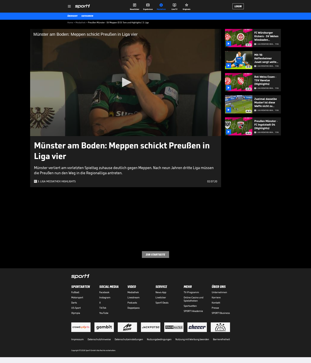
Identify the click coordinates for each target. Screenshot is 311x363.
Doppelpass (133, 307)
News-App (161, 292)
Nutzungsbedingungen (159, 339)
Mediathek (133, 292)
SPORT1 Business (221, 313)
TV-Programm (191, 292)
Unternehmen (219, 292)
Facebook (104, 292)
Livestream (133, 297)
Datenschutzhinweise (99, 339)
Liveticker (161, 297)
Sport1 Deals (162, 302)
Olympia (75, 313)
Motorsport (77, 297)
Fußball (75, 292)
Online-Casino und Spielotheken (193, 299)
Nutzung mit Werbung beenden (192, 339)
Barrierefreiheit (221, 339)
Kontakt (216, 302)
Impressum (77, 339)
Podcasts (132, 302)
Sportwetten (190, 305)
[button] (126, 82)
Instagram (104, 297)
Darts (74, 302)
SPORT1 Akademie (193, 311)
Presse (215, 307)
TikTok (102, 307)
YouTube (103, 313)
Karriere (216, 297)
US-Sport (76, 307)
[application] (125, 82)
